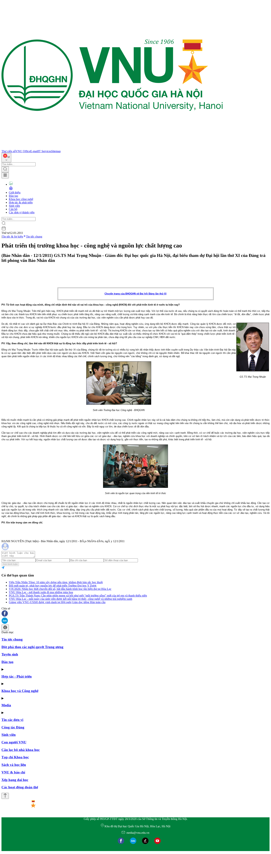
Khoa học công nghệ (21, 199)
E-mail (34, 151)
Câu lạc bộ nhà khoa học (20, 750)
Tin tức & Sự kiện (12, 236)
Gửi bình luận (10, 564)
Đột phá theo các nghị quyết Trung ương (32, 647)
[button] (135, 613)
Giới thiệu (14, 192)
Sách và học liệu (13, 765)
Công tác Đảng (12, 727)
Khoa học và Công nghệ (19, 691)
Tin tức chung (34, 236)
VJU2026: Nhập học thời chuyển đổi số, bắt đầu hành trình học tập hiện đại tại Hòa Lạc (60, 588)
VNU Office (22, 151)
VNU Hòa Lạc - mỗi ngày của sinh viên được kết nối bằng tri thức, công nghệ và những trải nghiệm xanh (70, 598)
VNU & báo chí (13, 772)
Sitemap (56, 151)
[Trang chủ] (112, 147)
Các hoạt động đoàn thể (19, 787)
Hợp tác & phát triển (21, 202)
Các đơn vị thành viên (21, 212)
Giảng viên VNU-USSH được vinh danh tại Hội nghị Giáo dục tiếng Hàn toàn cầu (57, 602)
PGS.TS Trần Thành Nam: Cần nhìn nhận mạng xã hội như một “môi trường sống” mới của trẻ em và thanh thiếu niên (78, 595)
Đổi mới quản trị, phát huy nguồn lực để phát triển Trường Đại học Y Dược (53, 585)
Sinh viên (14, 205)
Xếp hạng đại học (14, 780)
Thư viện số (8, 151)
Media (6, 705)
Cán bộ (13, 209)
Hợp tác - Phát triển (16, 676)
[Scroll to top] (5, 796)
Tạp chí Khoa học (15, 757)
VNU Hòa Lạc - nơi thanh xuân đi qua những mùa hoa (41, 592)
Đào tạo (13, 195)
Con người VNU (13, 742)
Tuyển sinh (9, 654)
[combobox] (6, 157)
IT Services (44, 151)
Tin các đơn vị (12, 720)
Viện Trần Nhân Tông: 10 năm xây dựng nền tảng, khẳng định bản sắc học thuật (56, 582)
